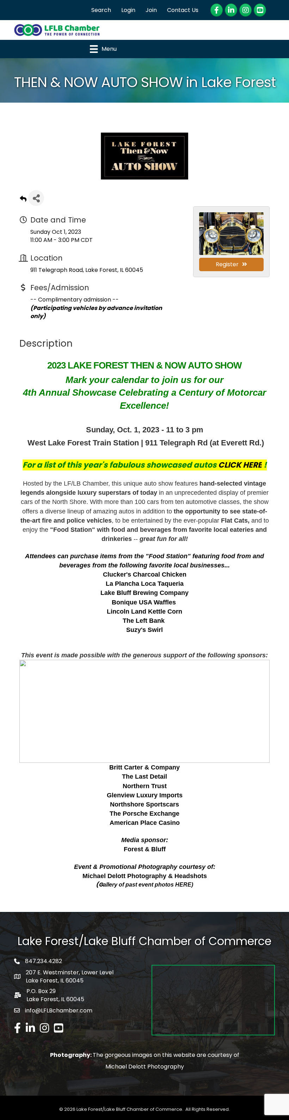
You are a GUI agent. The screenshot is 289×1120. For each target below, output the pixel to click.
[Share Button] (36, 198)
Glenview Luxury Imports (145, 795)
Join (151, 10)
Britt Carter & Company (144, 767)
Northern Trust (145, 786)
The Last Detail (144, 776)
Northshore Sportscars (144, 804)
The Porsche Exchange (144, 813)
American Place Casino (145, 822)
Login (128, 10)
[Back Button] (23, 200)
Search (101, 10)
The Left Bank (144, 620)
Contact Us (182, 10)
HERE (183, 885)
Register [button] (227, 264)
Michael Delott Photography (144, 1067)
